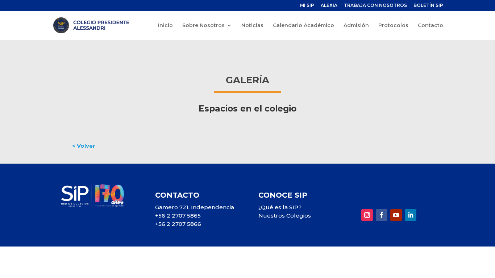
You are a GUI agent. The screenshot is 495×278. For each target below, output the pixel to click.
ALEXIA (329, 5)
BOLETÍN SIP (428, 5)
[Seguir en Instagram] (367, 215)
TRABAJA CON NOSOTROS (375, 5)
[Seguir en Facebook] (381, 215)
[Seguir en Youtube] (396, 215)
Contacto (430, 26)
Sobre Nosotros (203, 26)
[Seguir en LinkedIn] (410, 215)
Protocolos (393, 26)
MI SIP (307, 5)
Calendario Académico (303, 26)
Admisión (356, 26)
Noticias (252, 26)
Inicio (165, 26)
